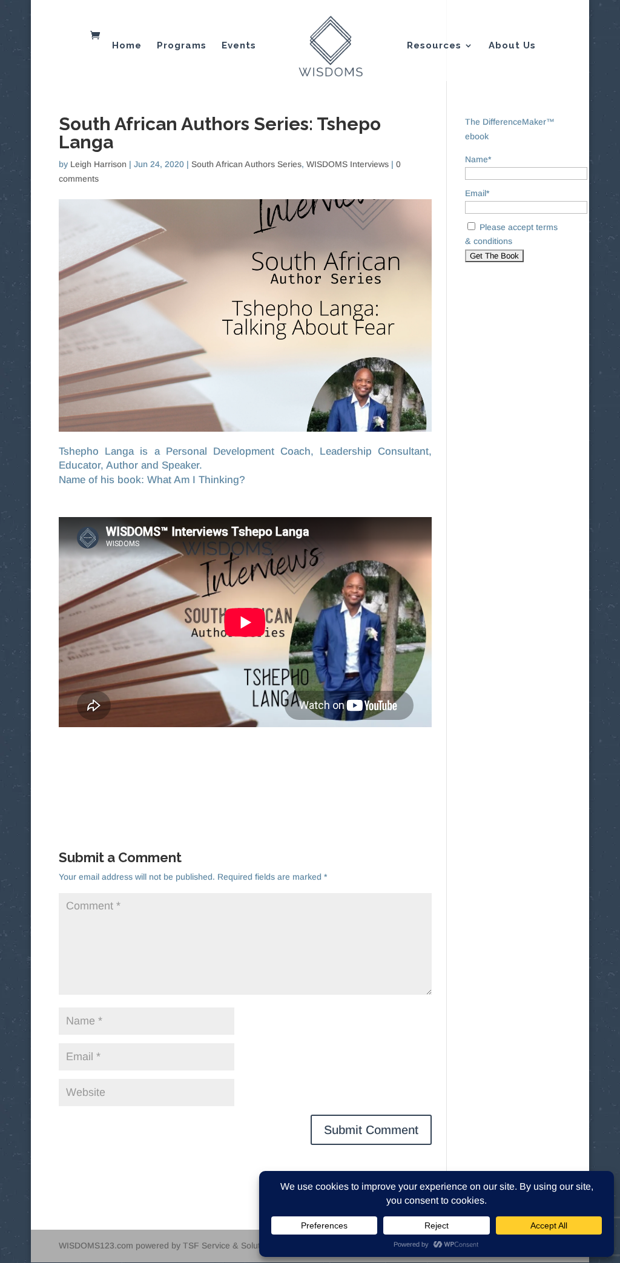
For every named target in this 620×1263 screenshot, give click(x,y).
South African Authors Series (246, 164)
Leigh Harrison (98, 164)
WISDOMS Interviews (347, 164)
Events (239, 46)
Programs (181, 46)
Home (127, 46)
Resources (434, 46)
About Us (512, 46)
